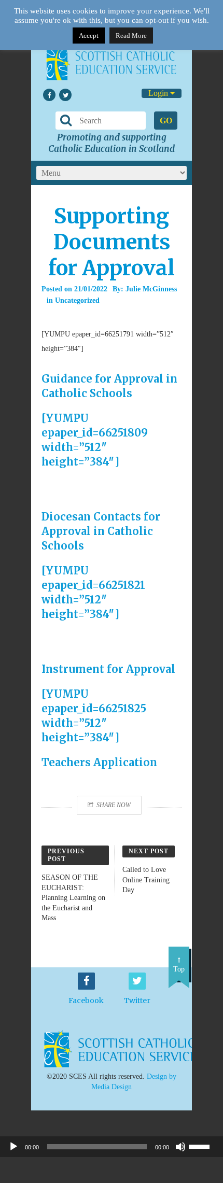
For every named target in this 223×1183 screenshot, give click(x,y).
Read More (131, 35)
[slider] (203, 1145)
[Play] (13, 1147)
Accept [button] (89, 35)
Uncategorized (77, 300)
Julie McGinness (151, 289)
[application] (111, 1146)
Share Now (113, 805)
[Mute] (180, 1147)
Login (159, 93)
